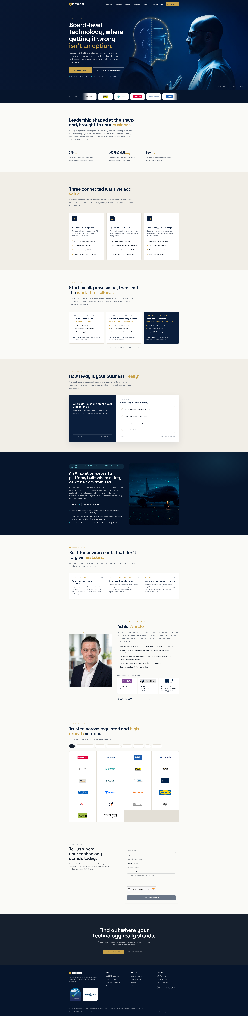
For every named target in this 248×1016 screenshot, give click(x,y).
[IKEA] (165, 792)
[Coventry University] (82, 792)
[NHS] (138, 757)
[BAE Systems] (82, 757)
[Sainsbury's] (138, 792)
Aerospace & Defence (84, 746)
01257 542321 (162, 979)
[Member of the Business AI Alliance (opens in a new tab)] (90, 994)
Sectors (133, 983)
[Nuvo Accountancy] (110, 804)
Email (128, 855)
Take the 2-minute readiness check (108, 70)
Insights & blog (136, 979)
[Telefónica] (110, 792)
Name (129, 847)
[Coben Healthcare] (82, 781)
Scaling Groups (113, 746)
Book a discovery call (80, 70)
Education (126, 746)
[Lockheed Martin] (110, 757)
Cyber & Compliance (112, 979)
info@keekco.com (162, 976)
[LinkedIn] (159, 987)
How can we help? (132, 872)
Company (133, 863)
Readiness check (157, 4)
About (145, 4)
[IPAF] (138, 769)
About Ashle (135, 986)
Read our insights (135, 952)
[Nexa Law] (110, 781)
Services (109, 4)
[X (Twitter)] (168, 987)
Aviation (128, 4)
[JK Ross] (165, 769)
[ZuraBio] (165, 757)
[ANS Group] (82, 804)
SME (148, 746)
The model (118, 4)
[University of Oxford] (165, 781)
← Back (122, 436)
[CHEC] (138, 781)
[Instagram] (173, 987)
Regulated (100, 746)
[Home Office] (82, 769)
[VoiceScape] (138, 804)
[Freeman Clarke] (82, 816)
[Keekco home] (76, 4)
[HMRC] (110, 769)
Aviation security (136, 976)
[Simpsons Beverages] (165, 804)
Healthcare (138, 746)
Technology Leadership (113, 983)
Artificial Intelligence (112, 976)
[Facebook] (163, 987)
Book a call (172, 4)
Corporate (156, 746)
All (72, 746)
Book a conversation (151, 898)
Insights (137, 4)
